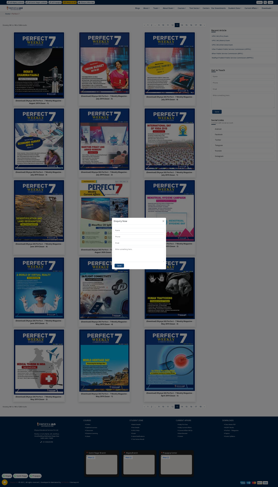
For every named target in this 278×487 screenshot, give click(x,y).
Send (119, 265)
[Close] (163, 221)
